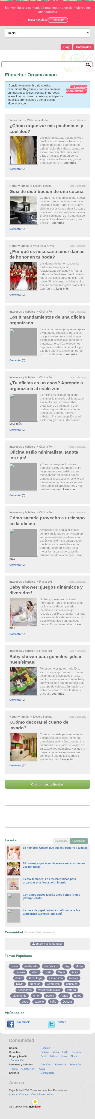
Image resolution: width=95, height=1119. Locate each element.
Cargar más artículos (47, 784)
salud (34, 972)
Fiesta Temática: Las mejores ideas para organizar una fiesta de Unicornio (49, 880)
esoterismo (56, 978)
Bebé (43, 1056)
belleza (20, 972)
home (14, 966)
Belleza (45, 1052)
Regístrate (57, 20)
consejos (71, 984)
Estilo (65, 1052)
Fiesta (14, 1068)
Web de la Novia (43, 245)
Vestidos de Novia (49, 990)
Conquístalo (47, 1072)
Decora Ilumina (42, 185)
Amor (36, 995)
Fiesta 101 (45, 581)
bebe (25, 1001)
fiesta (74, 972)
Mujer (61, 972)
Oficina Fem (46, 311)
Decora (67, 1001)
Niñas (53, 1056)
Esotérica (60, 1064)
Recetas (35, 984)
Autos (64, 995)
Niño (53, 1001)
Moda (79, 966)
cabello (39, 1001)
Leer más (70, 162)
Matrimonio (19, 995)
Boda (48, 972)
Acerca (13, 1094)
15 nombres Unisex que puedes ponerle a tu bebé (55, 847)
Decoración (17, 1060)
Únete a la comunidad (48, 944)
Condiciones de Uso (42, 1094)
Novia (20, 984)
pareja (50, 995)
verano (71, 990)
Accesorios (25, 990)
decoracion (51, 966)
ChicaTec (46, 1064)
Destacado (61, 841)
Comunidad (83, 47)
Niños (64, 1056)
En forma (77, 1052)
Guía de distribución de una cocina (46, 191)
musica (73, 978)
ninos (77, 995)
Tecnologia (35, 978)
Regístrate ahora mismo (76, 89)
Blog (66, 47)
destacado (31, 966)
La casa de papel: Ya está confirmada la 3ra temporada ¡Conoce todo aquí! (51, 912)
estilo (18, 978)
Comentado (78, 841)
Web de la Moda (37, 120)
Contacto (24, 1094)
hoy (67, 966)
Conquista (53, 984)
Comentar (15, 168)
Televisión (75, 1064)
